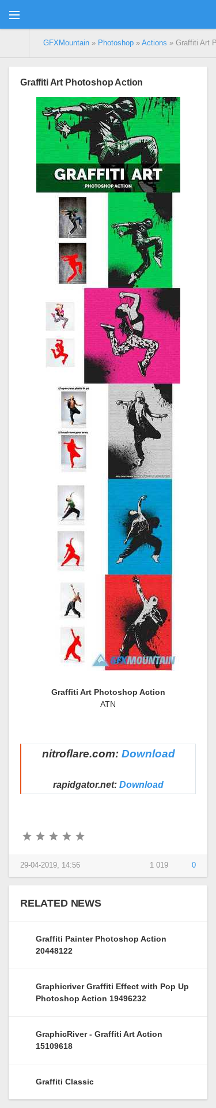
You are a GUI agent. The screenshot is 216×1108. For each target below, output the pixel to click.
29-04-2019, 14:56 (50, 865)
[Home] (14, 43)
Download (148, 754)
